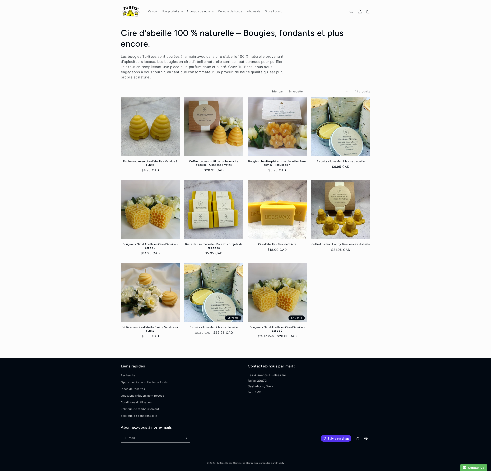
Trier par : (278, 91)
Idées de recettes (133, 388)
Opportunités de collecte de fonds (144, 382)
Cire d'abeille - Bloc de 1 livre (277, 244)
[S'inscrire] (185, 438)
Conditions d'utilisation (136, 402)
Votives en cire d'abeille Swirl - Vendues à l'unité (150, 328)
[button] (171, 11)
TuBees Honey (224, 463)
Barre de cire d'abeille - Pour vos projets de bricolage (213, 245)
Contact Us (475, 467)
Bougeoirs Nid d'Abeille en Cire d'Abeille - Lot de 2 (150, 245)
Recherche (128, 375)
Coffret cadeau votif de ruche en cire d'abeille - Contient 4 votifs (213, 163)
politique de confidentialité (139, 415)
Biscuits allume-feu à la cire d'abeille (341, 161)
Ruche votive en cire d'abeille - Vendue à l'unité (150, 163)
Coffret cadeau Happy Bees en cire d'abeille (340, 244)
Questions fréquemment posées (142, 395)
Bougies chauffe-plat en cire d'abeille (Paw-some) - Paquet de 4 (277, 163)
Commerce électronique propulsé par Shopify (258, 463)
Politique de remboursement (140, 409)
